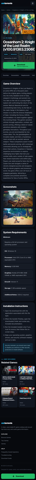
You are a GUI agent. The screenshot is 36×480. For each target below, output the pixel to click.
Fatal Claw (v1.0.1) (25, 398)
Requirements (25, 75)
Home (3, 10)
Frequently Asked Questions (10, 452)
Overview (6, 75)
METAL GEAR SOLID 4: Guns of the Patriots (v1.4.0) (9, 378)
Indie (21, 54)
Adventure (14, 54)
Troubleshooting (6, 455)
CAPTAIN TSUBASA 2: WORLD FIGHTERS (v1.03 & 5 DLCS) (26, 378)
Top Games (4, 440)
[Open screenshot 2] (18, 216)
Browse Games (6, 437)
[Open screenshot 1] (18, 198)
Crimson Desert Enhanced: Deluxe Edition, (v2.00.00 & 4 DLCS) (9, 400)
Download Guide (6, 458)
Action (8, 10)
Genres (3, 443)
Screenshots (15, 75)
